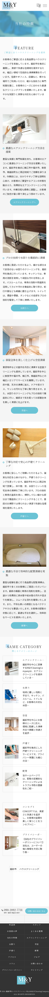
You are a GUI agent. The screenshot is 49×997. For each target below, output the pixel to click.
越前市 (13, 869)
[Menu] (45, 5)
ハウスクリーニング (29, 869)
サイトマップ (37, 970)
